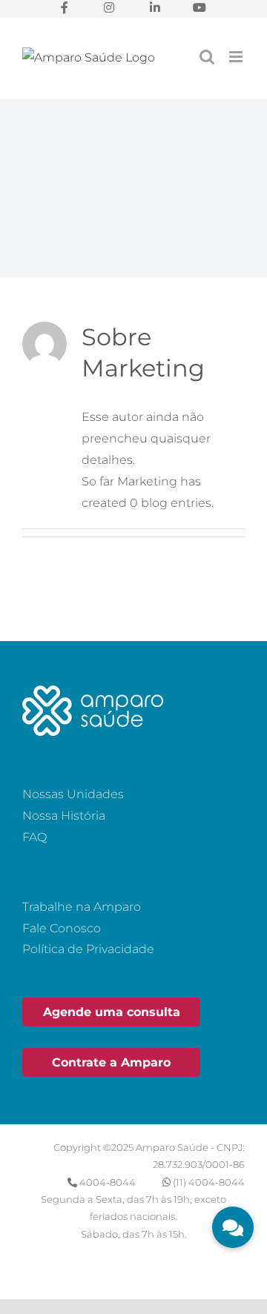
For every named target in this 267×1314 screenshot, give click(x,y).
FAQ (34, 837)
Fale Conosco (61, 928)
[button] (233, 1227)
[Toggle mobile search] (207, 56)
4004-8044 (107, 1182)
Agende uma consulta (111, 1012)
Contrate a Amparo (111, 1062)
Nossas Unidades (73, 794)
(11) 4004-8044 (209, 1182)
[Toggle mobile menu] (237, 56)
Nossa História (63, 816)
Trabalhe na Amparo (81, 907)
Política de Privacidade (88, 949)
